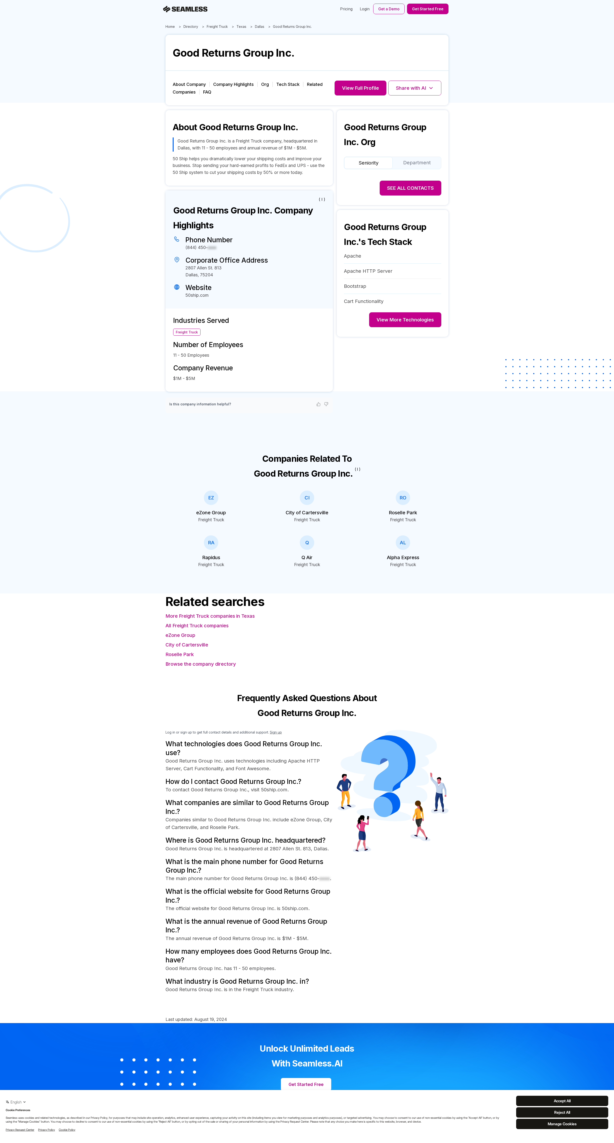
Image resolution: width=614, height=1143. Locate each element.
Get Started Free (427, 8)
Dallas (259, 26)
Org (265, 84)
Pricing (346, 8)
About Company (189, 84)
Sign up (276, 732)
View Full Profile (360, 88)
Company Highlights (233, 84)
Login (365, 8)
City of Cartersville (186, 645)
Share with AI (411, 88)
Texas (241, 26)
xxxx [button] (212, 247)
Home (170, 26)
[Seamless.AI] (185, 9)
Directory (190, 26)
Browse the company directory (200, 664)
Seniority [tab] (368, 163)
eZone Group (180, 635)
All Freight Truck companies (197, 625)
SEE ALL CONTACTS (410, 188)
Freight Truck (217, 26)
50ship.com (197, 295)
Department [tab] (417, 163)
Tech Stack (288, 84)
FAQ (207, 92)
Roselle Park (179, 654)
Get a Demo (389, 8)
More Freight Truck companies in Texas (210, 616)
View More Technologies (405, 320)
